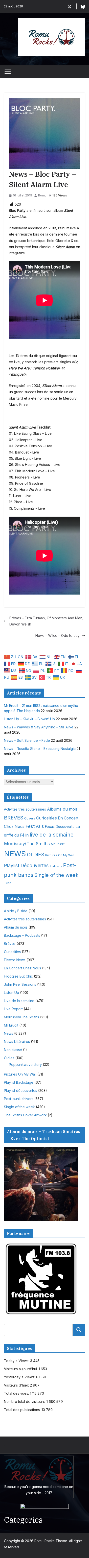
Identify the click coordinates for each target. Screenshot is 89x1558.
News (8, 1033)
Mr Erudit (58, 844)
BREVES (13, 818)
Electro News (14, 960)
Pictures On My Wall (59, 855)
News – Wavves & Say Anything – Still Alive (38, 727)
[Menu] (7, 71)
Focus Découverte (59, 827)
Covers (29, 818)
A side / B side (15, 911)
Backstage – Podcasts (22, 935)
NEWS (15, 853)
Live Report (13, 1009)
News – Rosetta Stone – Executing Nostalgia (40, 748)
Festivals (34, 826)
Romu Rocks (44, 1541)
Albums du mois (62, 809)
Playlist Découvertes (26, 865)
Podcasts (56, 866)
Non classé (13, 1050)
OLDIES (35, 855)
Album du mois (15, 927)
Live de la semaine (19, 1001)
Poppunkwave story (25, 1064)
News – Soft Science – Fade (27, 740)
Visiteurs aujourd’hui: (21, 1369)
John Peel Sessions (20, 984)
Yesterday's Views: (20, 1377)
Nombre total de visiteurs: (25, 1401)
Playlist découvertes (20, 1090)
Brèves (10, 943)
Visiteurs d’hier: (17, 1385)
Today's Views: (17, 1361)
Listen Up (11, 992)
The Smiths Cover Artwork (25, 1115)
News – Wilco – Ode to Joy (57, 635)
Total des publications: (23, 1410)
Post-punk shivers (18, 1099)
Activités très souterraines (25, 809)
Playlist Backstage (18, 1082)
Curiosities (46, 817)
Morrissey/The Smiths (27, 843)
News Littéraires (17, 1041)
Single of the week (56, 875)
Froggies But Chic (18, 976)
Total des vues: (17, 1393)
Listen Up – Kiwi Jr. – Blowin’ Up (29, 719)
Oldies (9, 1058)
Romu (42, 195)
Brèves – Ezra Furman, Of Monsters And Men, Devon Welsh (46, 621)
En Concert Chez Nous (22, 968)
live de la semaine (51, 835)
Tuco (7, 883)
